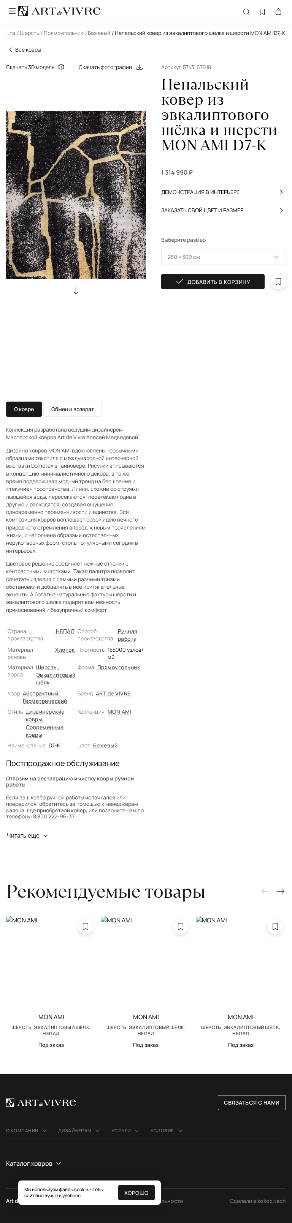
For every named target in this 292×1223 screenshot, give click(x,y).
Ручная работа (128, 634)
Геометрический (45, 700)
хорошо (136, 1192)
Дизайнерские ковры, (45, 715)
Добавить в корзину (218, 281)
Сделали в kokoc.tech (258, 1200)
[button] (146, 35)
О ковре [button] (24, 409)
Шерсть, (47, 667)
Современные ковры (44, 730)
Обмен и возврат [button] (72, 409)
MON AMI (119, 711)
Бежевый (105, 745)
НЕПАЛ (65, 631)
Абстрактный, (41, 693)
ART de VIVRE (113, 693)
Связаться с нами (252, 1102)
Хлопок (65, 649)
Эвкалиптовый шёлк (56, 678)
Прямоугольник (118, 667)
